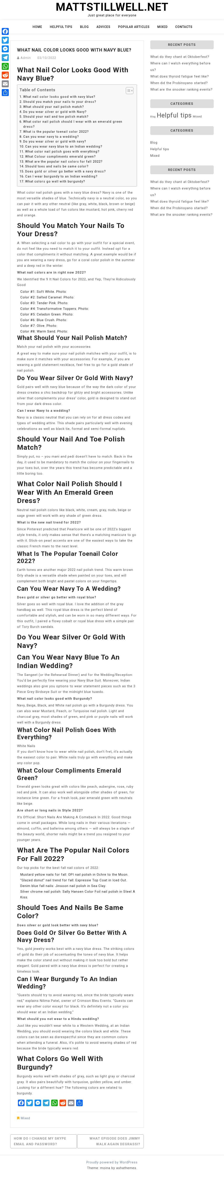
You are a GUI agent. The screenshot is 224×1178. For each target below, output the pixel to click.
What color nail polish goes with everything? (62, 151)
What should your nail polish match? (53, 106)
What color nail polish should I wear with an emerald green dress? (72, 124)
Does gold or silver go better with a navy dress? (65, 171)
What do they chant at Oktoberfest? (179, 57)
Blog (84, 27)
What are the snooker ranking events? (181, 89)
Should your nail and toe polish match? (56, 116)
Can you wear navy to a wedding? (51, 136)
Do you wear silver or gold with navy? (54, 141)
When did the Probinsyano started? (179, 83)
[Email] (5, 83)
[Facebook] (5, 31)
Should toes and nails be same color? (57, 166)
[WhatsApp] (5, 66)
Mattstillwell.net (112, 7)
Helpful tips (61, 27)
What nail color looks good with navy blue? (59, 96)
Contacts (183, 27)
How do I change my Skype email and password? (40, 1141)
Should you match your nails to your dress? (59, 101)
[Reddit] (5, 75)
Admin (26, 58)
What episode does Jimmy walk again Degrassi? (114, 1141)
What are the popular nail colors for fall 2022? (64, 161)
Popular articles (134, 27)
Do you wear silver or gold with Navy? (55, 112)
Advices (103, 27)
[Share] (5, 92)
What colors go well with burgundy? (55, 181)
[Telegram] (5, 57)
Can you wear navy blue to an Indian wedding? (63, 146)
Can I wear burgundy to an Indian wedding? (61, 176)
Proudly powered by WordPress (112, 1162)
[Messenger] (5, 49)
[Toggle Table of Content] (127, 90)
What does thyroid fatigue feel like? (179, 76)
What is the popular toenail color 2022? (56, 131)
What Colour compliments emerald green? (60, 156)
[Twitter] (5, 40)
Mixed (162, 27)
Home (37, 27)
